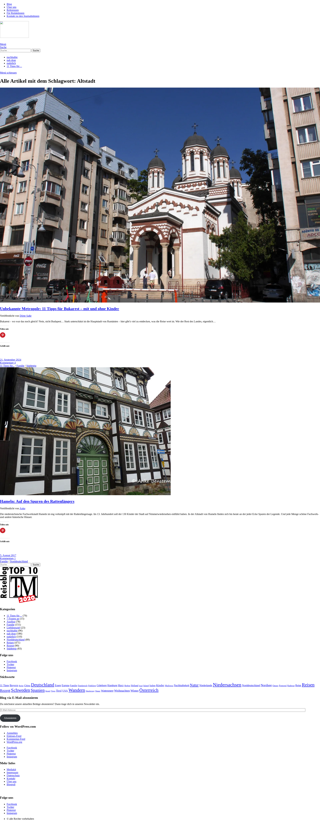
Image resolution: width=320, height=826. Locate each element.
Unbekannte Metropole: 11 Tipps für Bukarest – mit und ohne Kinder (59, 309)
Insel (141, 686)
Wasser (97, 691)
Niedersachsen (227, 684)
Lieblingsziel (13, 627)
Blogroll (11, 784)
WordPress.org (14, 742)
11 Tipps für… (14, 66)
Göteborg (102, 685)
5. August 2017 (8, 555)
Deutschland (42, 684)
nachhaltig (12, 57)
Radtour (291, 685)
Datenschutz (13, 775)
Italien (153, 685)
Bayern (14, 685)
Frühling (92, 685)
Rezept (10, 645)
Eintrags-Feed (14, 736)
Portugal (283, 685)
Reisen (10, 642)
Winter (134, 690)
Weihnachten (122, 690)
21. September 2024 (10, 359)
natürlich (11, 63)
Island (146, 685)
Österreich (148, 690)
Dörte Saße (26, 315)
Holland (134, 685)
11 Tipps (4, 685)
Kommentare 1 (8, 558)
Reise (298, 685)
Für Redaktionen (15, 13)
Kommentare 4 (8, 362)
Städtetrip (31, 365)
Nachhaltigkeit (181, 685)
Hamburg (112, 685)
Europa (65, 685)
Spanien (38, 690)
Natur (194, 685)
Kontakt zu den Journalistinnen (23, 16)
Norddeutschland (19, 561)
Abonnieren (10, 718)
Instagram (12, 670)
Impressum (12, 772)
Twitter (10, 664)
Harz (121, 685)
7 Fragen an (13, 618)
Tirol (59, 690)
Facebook (12, 661)
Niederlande (205, 685)
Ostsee (275, 685)
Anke (22, 508)
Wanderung (90, 691)
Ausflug (11, 621)
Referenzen (13, 10)
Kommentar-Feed (16, 739)
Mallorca (169, 685)
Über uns (11, 7)
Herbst (127, 685)
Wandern (76, 690)
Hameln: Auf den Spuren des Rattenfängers (37, 501)
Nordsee (266, 685)
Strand (47, 691)
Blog (9, 4)
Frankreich (83, 685)
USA (65, 690)
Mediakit (11, 769)
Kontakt (11, 778)
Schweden (20, 690)
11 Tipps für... (7, 365)
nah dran (11, 60)
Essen (58, 685)
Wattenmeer (107, 690)
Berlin (21, 686)
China (27, 685)
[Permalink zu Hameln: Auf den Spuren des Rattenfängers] (85, 494)
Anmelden (12, 733)
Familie (20, 365)
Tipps (53, 691)
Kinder (160, 685)
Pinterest (11, 667)
